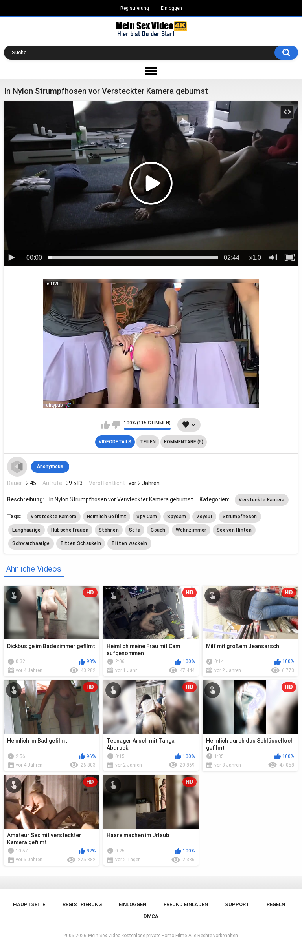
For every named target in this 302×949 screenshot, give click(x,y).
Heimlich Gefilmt (107, 516)
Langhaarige (26, 530)
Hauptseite (29, 904)
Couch (158, 530)
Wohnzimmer (191, 530)
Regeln (276, 904)
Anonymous (50, 466)
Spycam (176, 516)
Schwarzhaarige (31, 543)
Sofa (134, 530)
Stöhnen (109, 530)
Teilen (148, 441)
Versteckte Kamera (261, 500)
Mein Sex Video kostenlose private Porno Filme (137, 935)
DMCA (151, 916)
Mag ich (105, 425)
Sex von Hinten (234, 530)
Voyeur (204, 516)
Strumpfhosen (240, 516)
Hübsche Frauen (69, 530)
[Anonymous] (17, 466)
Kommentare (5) (183, 441)
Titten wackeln (129, 543)
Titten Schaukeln (80, 543)
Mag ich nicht (116, 425)
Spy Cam (146, 516)
